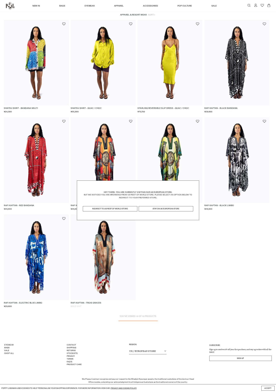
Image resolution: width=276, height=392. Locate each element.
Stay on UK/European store (166, 208)
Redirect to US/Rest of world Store (110, 208)
